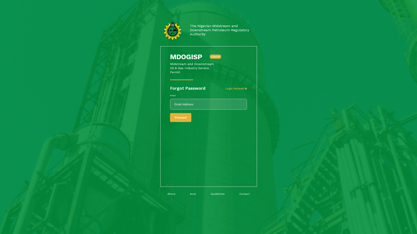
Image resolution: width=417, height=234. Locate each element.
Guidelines (218, 193)
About (171, 193)
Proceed (181, 117)
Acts (193, 193)
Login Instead (235, 88)
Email (173, 95)
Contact (244, 193)
